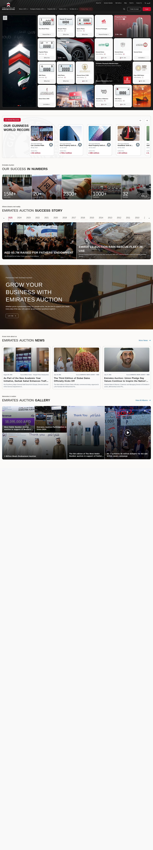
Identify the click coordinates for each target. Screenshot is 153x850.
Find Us (131, 3)
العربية (148, 3)
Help (125, 3)
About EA (98, 3)
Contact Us (139, 3)
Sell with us (118, 3)
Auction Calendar (108, 3)
